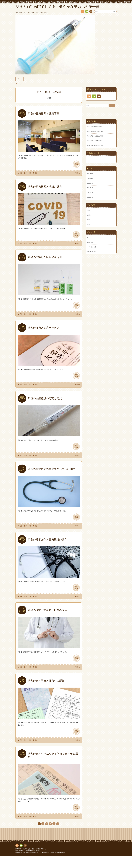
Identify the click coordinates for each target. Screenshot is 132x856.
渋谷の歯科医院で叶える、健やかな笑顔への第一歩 (30, 849)
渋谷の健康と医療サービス (94, 140)
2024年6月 (90, 178)
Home (19, 79)
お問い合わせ (90, 11)
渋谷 (30, 173)
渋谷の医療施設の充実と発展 (95, 145)
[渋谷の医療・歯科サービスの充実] (49, 647)
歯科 (25, 173)
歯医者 (89, 215)
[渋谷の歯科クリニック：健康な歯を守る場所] (49, 794)
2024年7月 (90, 174)
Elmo (78, 173)
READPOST (76, 164)
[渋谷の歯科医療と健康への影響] (49, 717)
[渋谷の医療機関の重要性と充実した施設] (49, 506)
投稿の (90, 242)
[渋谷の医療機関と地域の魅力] (49, 223)
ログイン (89, 237)
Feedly (86, 11)
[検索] (112, 105)
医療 (21, 173)
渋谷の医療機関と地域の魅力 (95, 131)
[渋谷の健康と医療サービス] (49, 365)
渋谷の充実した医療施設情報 (95, 136)
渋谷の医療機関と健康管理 (94, 126)
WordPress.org (91, 251)
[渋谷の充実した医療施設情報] (49, 294)
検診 (36, 173)
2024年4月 (90, 188)
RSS (82, 11)
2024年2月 (90, 197)
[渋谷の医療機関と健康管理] (49, 150)
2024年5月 (90, 183)
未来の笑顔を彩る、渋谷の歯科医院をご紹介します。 (29, 850)
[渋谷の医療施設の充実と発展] (49, 435)
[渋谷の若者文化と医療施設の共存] (49, 576)
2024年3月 (90, 192)
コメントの (91, 247)
